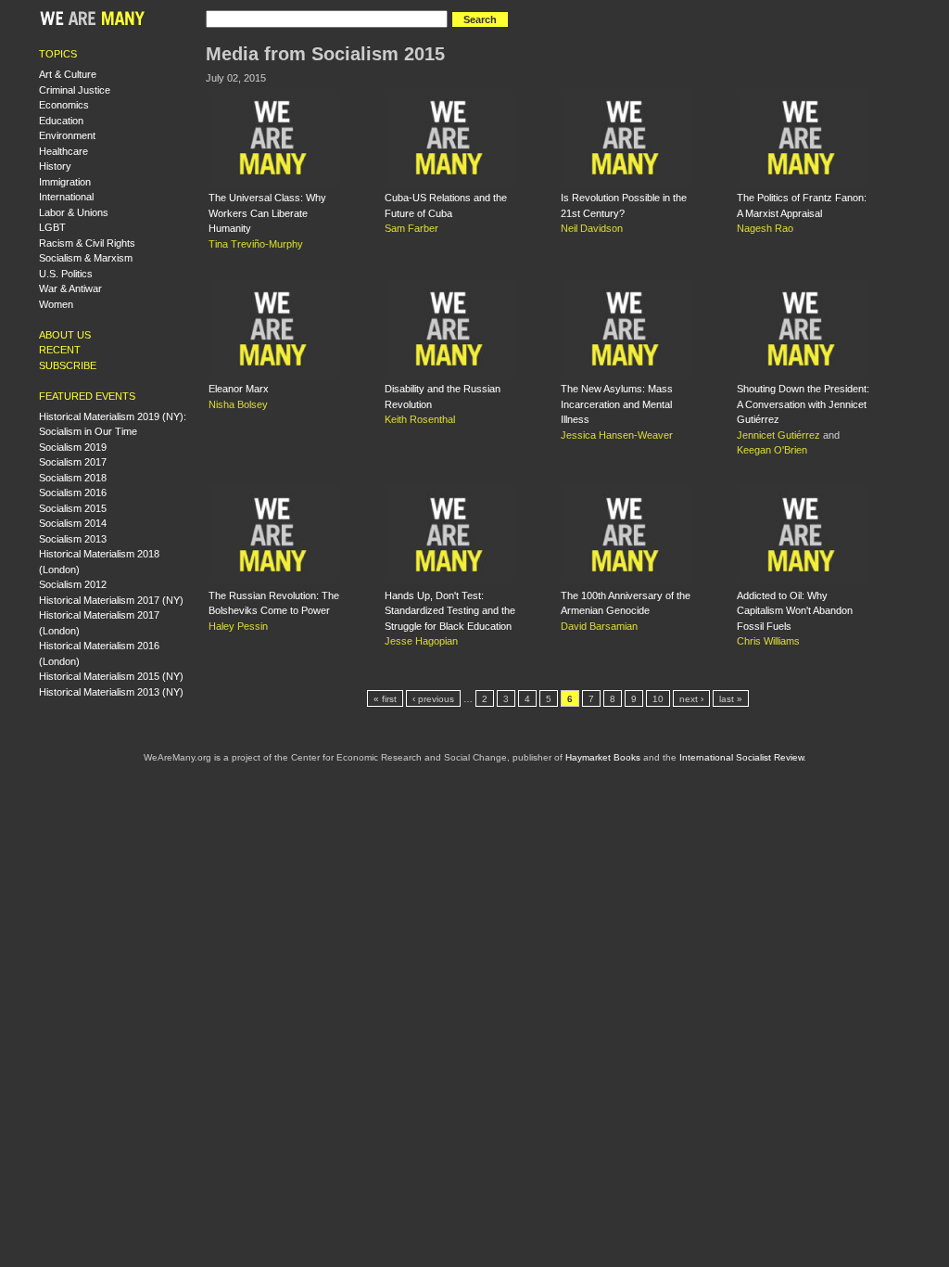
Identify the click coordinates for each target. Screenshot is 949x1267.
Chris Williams (768, 640)
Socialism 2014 (73, 523)
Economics (64, 104)
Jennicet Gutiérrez (778, 435)
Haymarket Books (602, 757)
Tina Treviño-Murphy (256, 244)
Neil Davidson (592, 228)
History (55, 166)
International (66, 196)
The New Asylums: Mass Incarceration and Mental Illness (617, 404)
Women (56, 304)
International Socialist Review (741, 757)
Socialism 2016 (73, 492)
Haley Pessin (238, 626)
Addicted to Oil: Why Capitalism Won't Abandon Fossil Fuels (795, 611)
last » (730, 699)
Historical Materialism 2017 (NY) (111, 600)
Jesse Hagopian (421, 640)
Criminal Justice (74, 90)
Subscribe (67, 365)
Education (61, 120)
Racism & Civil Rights (87, 243)
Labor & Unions (73, 212)
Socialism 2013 (73, 538)
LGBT (52, 227)
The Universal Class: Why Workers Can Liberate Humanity (267, 213)
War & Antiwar (70, 288)
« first (385, 699)
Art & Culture (67, 74)
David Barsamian (599, 626)
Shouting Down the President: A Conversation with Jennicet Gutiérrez (803, 404)
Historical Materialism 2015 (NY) (111, 676)
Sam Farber (411, 228)
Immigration (65, 181)
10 (658, 699)
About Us (65, 334)
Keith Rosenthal (420, 419)
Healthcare (63, 151)
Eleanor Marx (239, 388)
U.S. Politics (66, 273)
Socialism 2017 (73, 461)
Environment (67, 135)
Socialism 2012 (73, 584)
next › (691, 699)
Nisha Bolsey (238, 404)
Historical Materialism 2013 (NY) (111, 691)
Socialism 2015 (73, 508)
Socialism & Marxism (86, 257)
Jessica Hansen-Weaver (617, 435)
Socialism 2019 (73, 447)
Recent (60, 349)
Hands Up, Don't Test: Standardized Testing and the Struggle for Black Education (450, 611)
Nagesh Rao (765, 228)
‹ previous (433, 699)
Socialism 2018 (73, 477)
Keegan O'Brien (772, 449)
